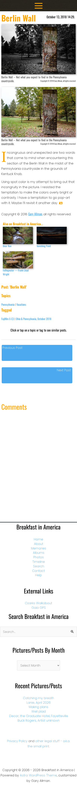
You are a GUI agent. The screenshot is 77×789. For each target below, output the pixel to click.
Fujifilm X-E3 (7, 319)
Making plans (38, 707)
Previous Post (12, 347)
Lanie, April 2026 (39, 702)
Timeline (38, 561)
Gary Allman (35, 214)
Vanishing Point (44, 246)
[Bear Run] (18, 235)
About (38, 544)
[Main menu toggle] (38, 6)
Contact (38, 570)
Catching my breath (38, 698)
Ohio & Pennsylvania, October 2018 (33, 319)
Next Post (64, 370)
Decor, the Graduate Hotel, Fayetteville (38, 716)
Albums (38, 552)
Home (38, 539)
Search (38, 566)
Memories (38, 548)
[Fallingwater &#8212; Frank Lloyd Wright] (18, 260)
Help (38, 575)
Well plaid (38, 711)
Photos (38, 557)
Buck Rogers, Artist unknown (39, 720)
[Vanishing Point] (52, 235)
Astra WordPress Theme (38, 775)
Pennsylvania (7, 304)
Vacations (21, 304)
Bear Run (7, 246)
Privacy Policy (17, 741)
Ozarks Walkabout (38, 603)
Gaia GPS (38, 607)
